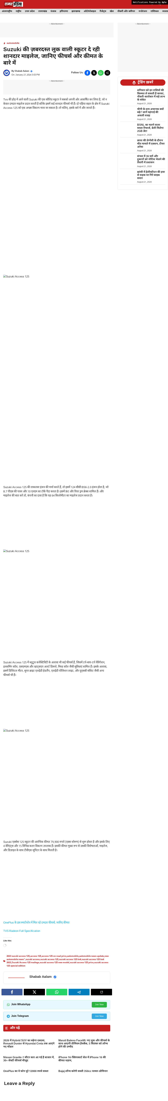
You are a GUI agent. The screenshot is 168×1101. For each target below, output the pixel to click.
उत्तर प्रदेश (30, 11)
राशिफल (155, 11)
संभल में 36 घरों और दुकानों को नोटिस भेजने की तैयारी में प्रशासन (151, 159)
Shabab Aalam (22, 71)
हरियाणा (64, 11)
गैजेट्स (103, 11)
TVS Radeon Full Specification (21, 1073)
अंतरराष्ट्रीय (7, 11)
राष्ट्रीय (18, 11)
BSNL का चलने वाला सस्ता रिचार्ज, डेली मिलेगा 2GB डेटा (150, 128)
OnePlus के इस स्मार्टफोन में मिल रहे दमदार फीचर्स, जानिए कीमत (36, 1017)
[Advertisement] (56, 137)
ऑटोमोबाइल (90, 11)
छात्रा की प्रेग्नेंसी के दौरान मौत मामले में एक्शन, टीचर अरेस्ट (151, 144)
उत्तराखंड (42, 11)
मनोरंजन (143, 11)
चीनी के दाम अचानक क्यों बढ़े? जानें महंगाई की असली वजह (150, 112)
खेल (112, 11)
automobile (13, 43)
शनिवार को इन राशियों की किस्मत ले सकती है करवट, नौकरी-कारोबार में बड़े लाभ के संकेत (151, 95)
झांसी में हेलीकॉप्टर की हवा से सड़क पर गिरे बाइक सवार (151, 175)
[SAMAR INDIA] (13, 4)
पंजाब (53, 11)
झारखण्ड (76, 11)
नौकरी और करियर (126, 11)
